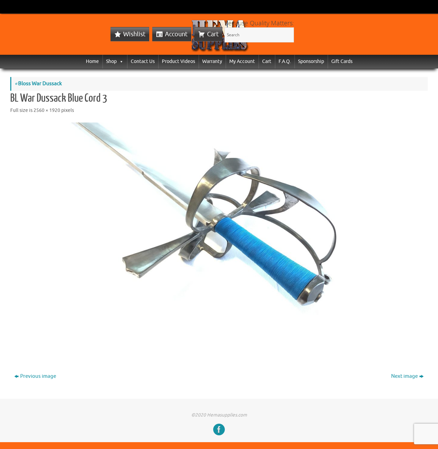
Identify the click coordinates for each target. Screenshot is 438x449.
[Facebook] (219, 429)
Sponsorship (311, 61)
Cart (213, 34)
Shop (111, 61)
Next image (404, 376)
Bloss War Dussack (38, 83)
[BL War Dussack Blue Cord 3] (219, 238)
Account (176, 34)
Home (92, 61)
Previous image (38, 376)
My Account (242, 61)
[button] (120, 61)
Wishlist (134, 34)
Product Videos (178, 61)
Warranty (212, 61)
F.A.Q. (285, 61)
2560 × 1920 (47, 110)
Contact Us (143, 61)
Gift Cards (341, 61)
